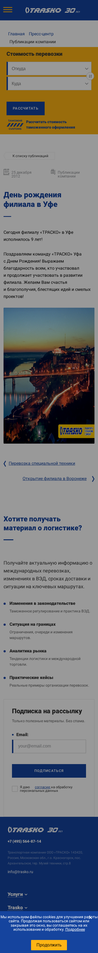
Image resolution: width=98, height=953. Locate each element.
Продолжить (49, 945)
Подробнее (75, 929)
